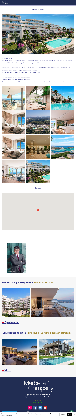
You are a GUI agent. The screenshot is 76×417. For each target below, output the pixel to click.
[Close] (74, 414)
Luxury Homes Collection (14, 333)
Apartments (10, 322)
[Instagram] (30, 407)
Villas (6, 370)
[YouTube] (45, 407)
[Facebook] (35, 407)
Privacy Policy (9, 415)
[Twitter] (40, 407)
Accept (69, 414)
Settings (63, 414)
